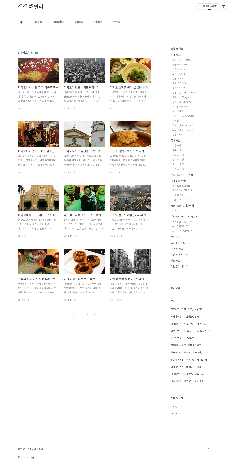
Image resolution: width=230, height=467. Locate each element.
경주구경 (176, 150)
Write (117, 21)
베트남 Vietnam (180, 106)
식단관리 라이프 (179, 266)
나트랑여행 (176, 381)
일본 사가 (177, 134)
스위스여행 (186, 309)
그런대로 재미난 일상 (182, 174)
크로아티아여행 (178, 345)
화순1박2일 (176, 352)
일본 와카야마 (179, 83)
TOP (209, 449)
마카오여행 (176, 374)
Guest (79, 21)
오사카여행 (176, 316)
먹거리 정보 (177, 248)
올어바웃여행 (178, 87)
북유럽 (175, 120)
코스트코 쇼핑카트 (181, 185)
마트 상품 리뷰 (179, 199)
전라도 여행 (178, 159)
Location (58, 21)
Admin (98, 21)
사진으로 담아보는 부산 (183, 231)
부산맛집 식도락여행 (182, 221)
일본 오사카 (178, 78)
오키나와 (198, 381)
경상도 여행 (178, 164)
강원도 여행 (178, 168)
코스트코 (198, 374)
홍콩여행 (188, 323)
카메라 (175, 210)
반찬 (207, 330)
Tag (20, 21)
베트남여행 (202, 359)
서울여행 (198, 309)
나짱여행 (185, 330)
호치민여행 (176, 323)
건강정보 (175, 260)
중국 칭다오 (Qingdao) (183, 115)
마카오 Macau (179, 69)
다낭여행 (188, 374)
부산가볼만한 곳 (180, 226)
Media (38, 21)
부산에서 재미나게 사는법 (184, 216)
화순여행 (197, 352)
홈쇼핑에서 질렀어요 (182, 190)
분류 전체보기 (178, 48)
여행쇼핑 (188, 381)
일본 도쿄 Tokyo (180, 97)
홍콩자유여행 (177, 359)
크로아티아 (189, 338)
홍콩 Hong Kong (180, 64)
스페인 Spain (178, 73)
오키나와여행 (177, 366)
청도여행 (175, 309)
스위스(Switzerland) (182, 125)
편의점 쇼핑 (178, 195)
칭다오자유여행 (193, 366)
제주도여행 (176, 338)
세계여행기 (176, 54)
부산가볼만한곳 (191, 316)
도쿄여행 (190, 359)
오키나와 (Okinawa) (182, 101)
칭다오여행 (197, 330)
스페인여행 (199, 323)
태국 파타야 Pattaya (182, 59)
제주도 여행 (178, 154)
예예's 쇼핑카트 (179, 180)
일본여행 (175, 330)
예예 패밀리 (30, 7)
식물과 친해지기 (179, 254)
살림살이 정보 (178, 242)
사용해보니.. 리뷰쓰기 (182, 205)
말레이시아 (177, 111)
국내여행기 (176, 140)
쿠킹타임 (175, 237)
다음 (95, 315)
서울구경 (176, 145)
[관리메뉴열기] (223, 6)
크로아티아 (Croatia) (182, 129)
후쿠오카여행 (194, 345)
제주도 (187, 352)
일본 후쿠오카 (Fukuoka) (184, 92)
